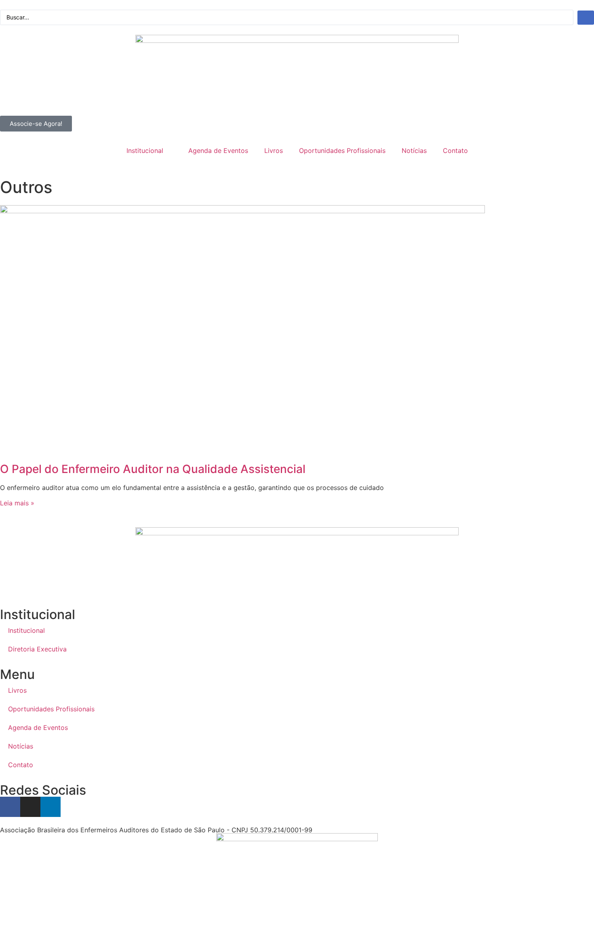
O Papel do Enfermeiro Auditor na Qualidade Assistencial (152, 469)
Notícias (414, 150)
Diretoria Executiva (37, 649)
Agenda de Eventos (218, 150)
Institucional (144, 150)
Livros (273, 150)
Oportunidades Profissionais (342, 150)
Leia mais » (17, 503)
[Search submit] (585, 18)
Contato (455, 150)
